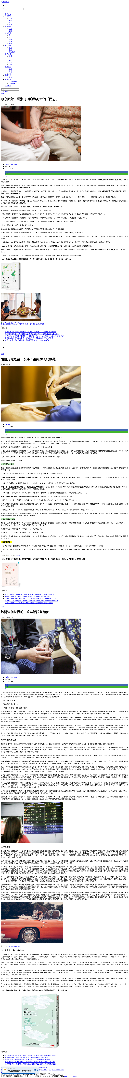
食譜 (10, 43)
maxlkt (18, 555)
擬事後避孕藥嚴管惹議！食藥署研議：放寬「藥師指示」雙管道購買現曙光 (31, 601)
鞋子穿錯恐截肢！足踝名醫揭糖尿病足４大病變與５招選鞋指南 (27, 596)
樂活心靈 (8, 54)
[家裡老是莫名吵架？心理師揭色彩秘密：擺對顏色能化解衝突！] (64, 307)
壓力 (10, 58)
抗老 (10, 73)
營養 (10, 39)
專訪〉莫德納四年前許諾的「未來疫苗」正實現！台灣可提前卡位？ (29, 1060)
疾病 (10, 18)
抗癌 (10, 31)
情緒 (6, 91)
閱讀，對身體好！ (12, 164)
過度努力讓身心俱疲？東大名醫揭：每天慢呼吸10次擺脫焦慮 (26, 1057)
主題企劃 (8, 86)
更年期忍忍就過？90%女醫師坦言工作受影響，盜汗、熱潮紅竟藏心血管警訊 (32, 334)
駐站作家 (8, 79)
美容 (10, 71)
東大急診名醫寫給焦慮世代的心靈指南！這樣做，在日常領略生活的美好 (30, 332)
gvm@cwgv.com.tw (70, 1076)
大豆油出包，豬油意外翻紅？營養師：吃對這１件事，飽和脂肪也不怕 (30, 1062)
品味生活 (8, 75)
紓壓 (10, 62)
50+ (50, 1070)
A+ (6, 176)
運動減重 (8, 45)
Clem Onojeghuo (14, 946)
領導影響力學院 (58, 1070)
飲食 (10, 37)
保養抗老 (8, 67)
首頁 (2, 91)
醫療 (10, 20)
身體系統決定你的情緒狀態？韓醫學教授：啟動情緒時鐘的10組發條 (29, 338)
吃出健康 (8, 33)
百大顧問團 (13, 81)
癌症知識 (8, 27)
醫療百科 (8, 16)
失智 (10, 24)
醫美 (10, 69)
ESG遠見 (44, 1070)
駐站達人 (12, 83)
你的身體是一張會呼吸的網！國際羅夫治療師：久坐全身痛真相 (27, 340)
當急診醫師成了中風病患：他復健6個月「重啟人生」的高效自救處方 (29, 594)
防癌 (10, 29)
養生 (10, 35)
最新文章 (8, 14)
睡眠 (10, 64)
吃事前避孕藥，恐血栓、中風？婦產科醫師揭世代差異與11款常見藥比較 (30, 1064)
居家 (10, 77)
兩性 (10, 56)
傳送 (6, 174)
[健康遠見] (5, 2)
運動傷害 (12, 52)
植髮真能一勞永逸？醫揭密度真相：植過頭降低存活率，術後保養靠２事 (30, 598)
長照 (10, 22)
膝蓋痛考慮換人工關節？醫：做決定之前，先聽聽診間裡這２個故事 (29, 603)
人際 (10, 60)
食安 (10, 41)
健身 (10, 48)
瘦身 (10, 50)
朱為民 (8, 424)
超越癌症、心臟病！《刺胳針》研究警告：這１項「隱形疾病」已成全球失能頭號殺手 (35, 336)
